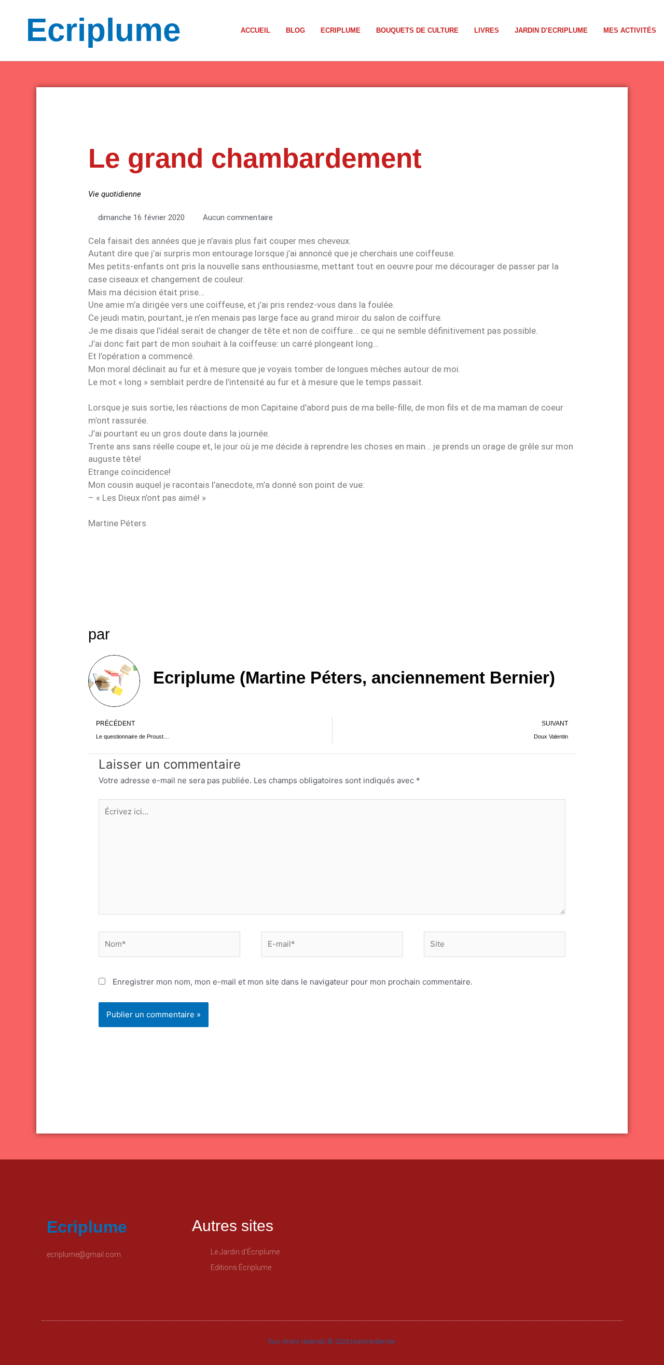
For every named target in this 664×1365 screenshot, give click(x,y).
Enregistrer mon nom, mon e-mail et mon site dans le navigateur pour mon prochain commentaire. (293, 982)
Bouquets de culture (417, 30)
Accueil (255, 30)
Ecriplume (103, 30)
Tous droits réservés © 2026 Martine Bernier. (332, 1341)
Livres (486, 30)
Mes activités (629, 30)
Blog (295, 30)
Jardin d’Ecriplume (551, 30)
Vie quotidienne (114, 194)
